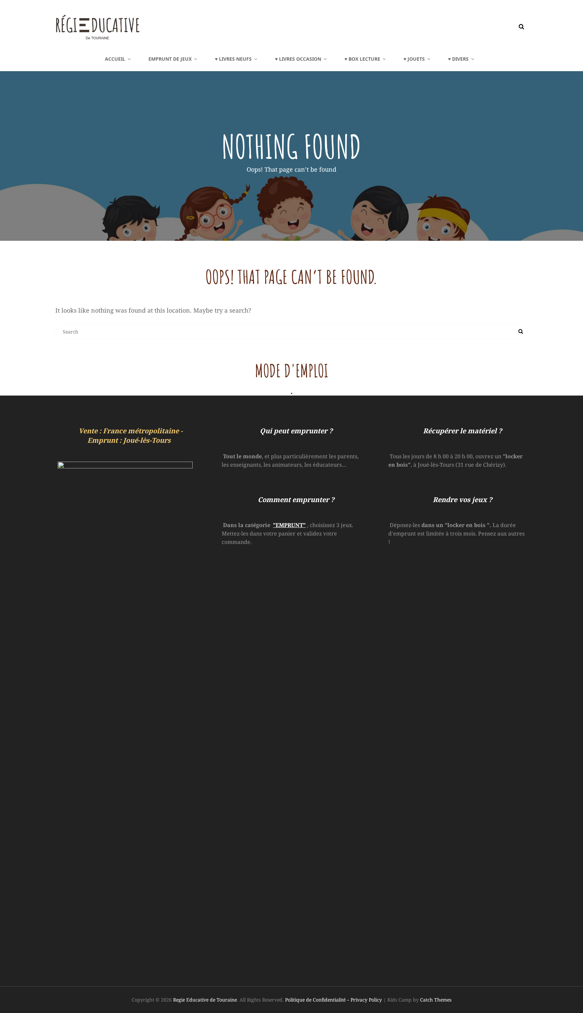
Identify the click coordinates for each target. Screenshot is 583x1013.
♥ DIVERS (458, 59)
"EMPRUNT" (289, 525)
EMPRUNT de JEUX (170, 59)
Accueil (115, 59)
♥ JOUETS (414, 59)
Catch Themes (435, 999)
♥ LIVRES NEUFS (233, 59)
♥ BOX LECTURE (362, 59)
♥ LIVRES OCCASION (298, 59)
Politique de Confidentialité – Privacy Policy (333, 999)
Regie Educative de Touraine (205, 999)
